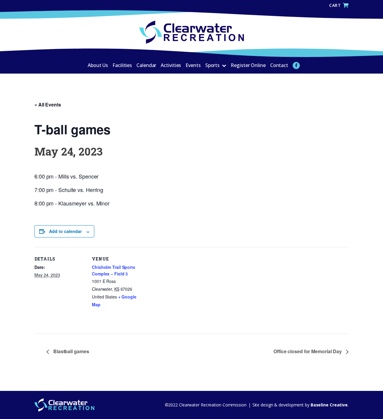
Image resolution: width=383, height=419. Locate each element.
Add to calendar (65, 231)
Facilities (122, 65)
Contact (279, 65)
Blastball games (70, 351)
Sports (212, 65)
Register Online (248, 65)
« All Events (47, 104)
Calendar (146, 65)
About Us (98, 65)
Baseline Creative (328, 405)
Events (193, 65)
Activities (171, 65)
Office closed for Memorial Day (308, 351)
